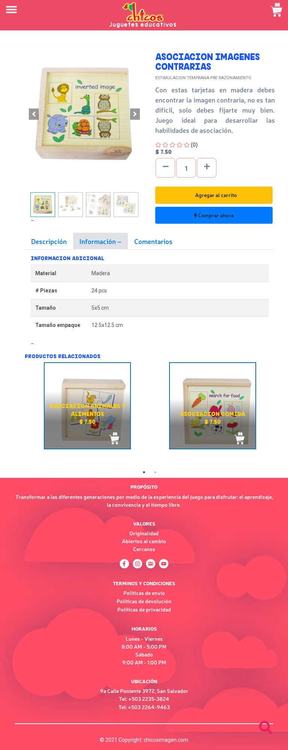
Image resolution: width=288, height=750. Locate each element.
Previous (19, 414)
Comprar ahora (215, 215)
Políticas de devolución (144, 601)
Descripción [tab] (49, 240)
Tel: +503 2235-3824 (144, 698)
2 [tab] (155, 472)
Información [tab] (98, 240)
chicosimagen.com (166, 740)
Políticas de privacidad (144, 609)
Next (280, 382)
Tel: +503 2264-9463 (144, 706)
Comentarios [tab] (153, 240)
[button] (34, 114)
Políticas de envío (144, 592)
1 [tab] (144, 472)
